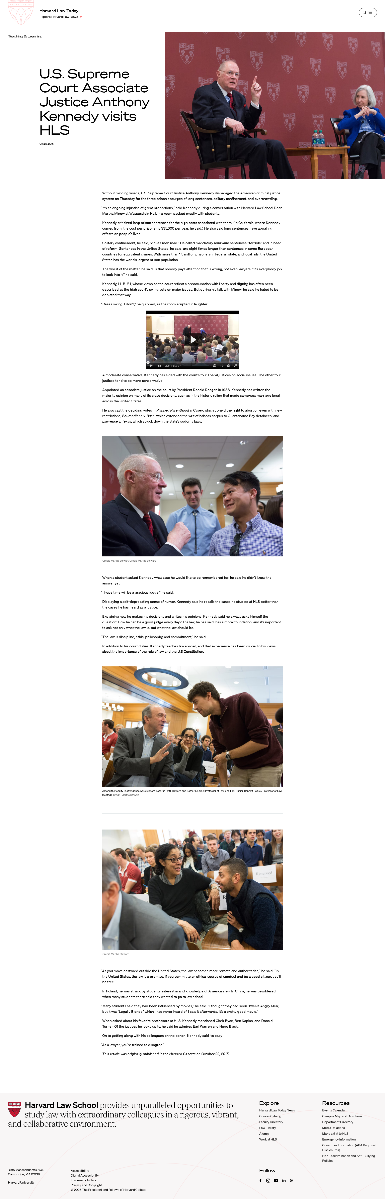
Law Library (267, 1128)
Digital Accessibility (85, 1175)
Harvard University (21, 1182)
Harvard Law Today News (277, 1110)
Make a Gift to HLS (335, 1133)
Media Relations (333, 1128)
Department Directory (337, 1122)
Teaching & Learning (25, 36)
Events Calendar (333, 1110)
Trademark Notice (83, 1180)
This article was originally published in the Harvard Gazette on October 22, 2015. (165, 1054)
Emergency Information (339, 1139)
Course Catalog (270, 1116)
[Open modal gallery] (192, 496)
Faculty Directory (271, 1122)
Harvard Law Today (59, 10)
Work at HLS (268, 1139)
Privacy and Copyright (86, 1185)
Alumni (264, 1133)
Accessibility (80, 1171)
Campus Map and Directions (342, 1116)
